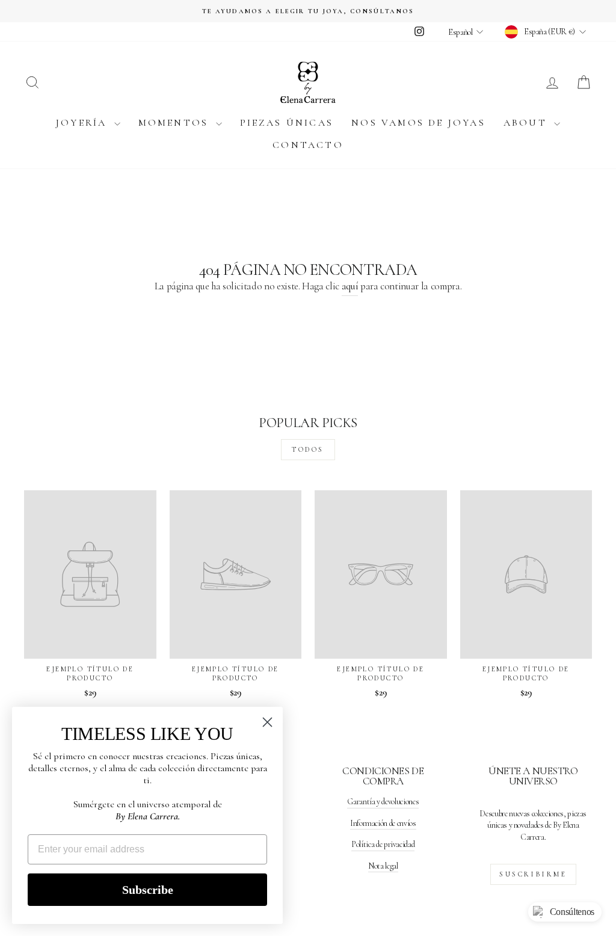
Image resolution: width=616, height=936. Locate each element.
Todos (308, 449)
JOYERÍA (83, 123)
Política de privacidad (382, 844)
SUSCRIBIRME (533, 874)
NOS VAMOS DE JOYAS (418, 123)
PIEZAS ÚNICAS (287, 123)
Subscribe (147, 889)
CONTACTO (308, 145)
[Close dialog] (267, 722)
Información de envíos (383, 823)
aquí (350, 286)
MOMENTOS (175, 123)
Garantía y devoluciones (383, 801)
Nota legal (383, 866)
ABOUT (527, 123)
